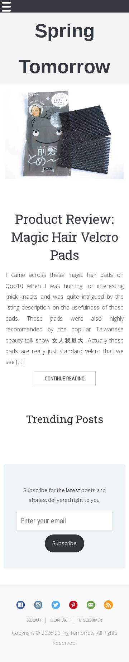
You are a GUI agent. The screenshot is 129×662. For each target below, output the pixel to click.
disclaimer (90, 620)
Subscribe (64, 543)
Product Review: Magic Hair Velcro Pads (64, 236)
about (34, 620)
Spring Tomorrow (64, 48)
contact (60, 620)
